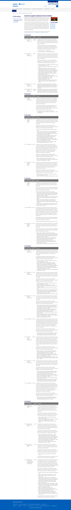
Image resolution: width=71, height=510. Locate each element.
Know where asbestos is (27, 8)
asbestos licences (31, 32)
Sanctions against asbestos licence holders (17, 21)
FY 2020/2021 (53, 26)
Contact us (50, 1)
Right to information (30, 505)
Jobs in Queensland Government (44, 505)
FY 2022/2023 (53, 24)
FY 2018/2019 (53, 28)
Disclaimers (19, 505)
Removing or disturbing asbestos (37, 8)
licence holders (45, 32)
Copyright (14, 505)
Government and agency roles (23, 504)
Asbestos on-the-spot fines (17, 18)
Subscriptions (15, 504)
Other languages (53, 505)
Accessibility (37, 505)
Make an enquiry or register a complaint (34, 504)
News (57, 1)
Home (13, 8)
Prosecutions (15, 22)
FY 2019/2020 (53, 27)
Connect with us (43, 504)
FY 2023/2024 (53, 23)
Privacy (24, 505)
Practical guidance (47, 8)
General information (19, 8)
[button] (57, 6)
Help (53, 1)
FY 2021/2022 (53, 25)
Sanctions (14, 10)
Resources (52, 8)
